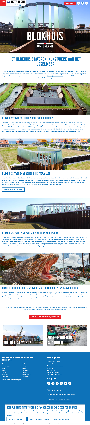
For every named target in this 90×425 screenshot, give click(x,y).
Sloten (4, 370)
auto (34, 299)
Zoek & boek (70, 3)
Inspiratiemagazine (53, 362)
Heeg (24, 366)
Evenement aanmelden (55, 366)
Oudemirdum (26, 374)
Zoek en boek (51, 370)
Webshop (50, 368)
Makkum (25, 372)
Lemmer (25, 370)
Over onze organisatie (54, 374)
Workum (5, 376)
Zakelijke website (53, 372)
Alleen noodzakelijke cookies (39, 419)
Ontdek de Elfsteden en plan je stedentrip (45, 317)
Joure (24, 368)
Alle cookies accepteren (16, 419)
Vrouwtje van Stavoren (55, 76)
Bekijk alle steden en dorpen (11, 379)
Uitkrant (50, 364)
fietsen (47, 299)
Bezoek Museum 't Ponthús (13, 189)
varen (53, 299)
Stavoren (5, 374)
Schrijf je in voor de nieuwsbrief (59, 400)
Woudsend (25, 376)
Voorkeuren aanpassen (61, 419)
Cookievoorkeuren (73, 423)
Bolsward (5, 364)
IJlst (3, 368)
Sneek (4, 372)
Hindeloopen (6, 366)
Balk (23, 364)
